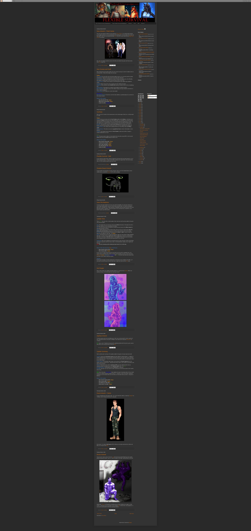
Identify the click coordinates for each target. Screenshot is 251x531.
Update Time (101, 219)
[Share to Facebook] (113, 65)
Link (115, 344)
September (142, 147)
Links (135, 23)
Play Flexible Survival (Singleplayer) (103, 23)
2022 (140, 109)
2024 (140, 106)
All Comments (151, 97)
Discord (142, 23)
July (141, 150)
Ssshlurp (99, 112)
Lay (113, 457)
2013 (140, 122)
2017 (140, 116)
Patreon (130, 23)
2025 (140, 104)
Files (127, 261)
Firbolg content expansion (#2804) (145, 69)
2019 (140, 113)
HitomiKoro (129, 339)
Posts (150, 95)
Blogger (130, 522)
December (142, 124)
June (141, 152)
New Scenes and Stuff (104, 69)
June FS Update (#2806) (143, 64)
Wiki (138, 23)
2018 (140, 115)
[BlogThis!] (111, 65)
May (141, 153)
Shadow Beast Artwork (104, 168)
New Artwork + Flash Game (105, 31)
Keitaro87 (131, 395)
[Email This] (110, 65)
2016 (140, 118)
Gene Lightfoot (119, 33)
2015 (140, 119)
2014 (140, 121)
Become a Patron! (141, 29)
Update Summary (102, 351)
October (141, 127)
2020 (140, 112)
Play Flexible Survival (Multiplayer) (119, 23)
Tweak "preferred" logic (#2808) (144, 56)
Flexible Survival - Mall (104, 156)
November (142, 125)
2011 (140, 163)
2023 (140, 107)
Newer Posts (99, 513)
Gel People (100, 268)
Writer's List (99, 254)
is (106, 159)
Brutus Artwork (101, 454)
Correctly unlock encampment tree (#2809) (146, 52)
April (141, 155)
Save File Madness (103, 202)
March (141, 156)
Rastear (126, 270)
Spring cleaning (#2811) (143, 43)
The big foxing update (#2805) (144, 73)
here (115, 36)
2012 (140, 161)
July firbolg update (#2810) (143, 47)
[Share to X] (112, 65)
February (141, 158)
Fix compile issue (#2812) (143, 38)
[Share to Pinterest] (115, 65)
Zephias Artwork (102, 336)
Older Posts (132, 513)
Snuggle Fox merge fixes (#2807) (145, 60)
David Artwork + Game (104, 393)
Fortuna (103, 504)
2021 (140, 110)
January (141, 159)
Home (116, 513)
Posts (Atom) (104, 515)
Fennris (109, 171)
